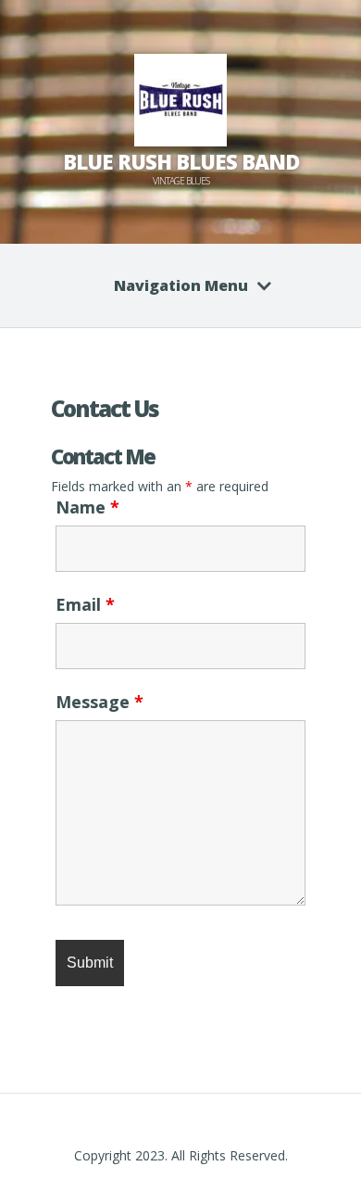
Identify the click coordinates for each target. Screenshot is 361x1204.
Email (85, 604)
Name (87, 507)
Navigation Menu (181, 285)
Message (99, 702)
